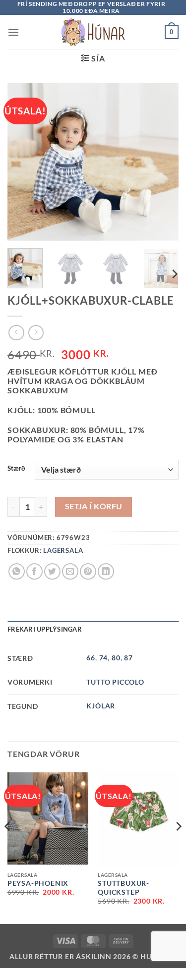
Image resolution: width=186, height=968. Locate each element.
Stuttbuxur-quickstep (123, 887)
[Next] (174, 273)
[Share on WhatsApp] (16, 571)
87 (128, 657)
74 (103, 657)
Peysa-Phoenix (37, 883)
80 (116, 657)
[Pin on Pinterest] (88, 571)
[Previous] (8, 846)
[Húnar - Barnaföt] (93, 32)
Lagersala (63, 550)
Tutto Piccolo (115, 682)
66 (90, 657)
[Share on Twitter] (52, 571)
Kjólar (100, 705)
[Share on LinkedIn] (106, 571)
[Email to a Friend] (70, 571)
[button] (13, 32)
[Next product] (16, 332)
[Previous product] (36, 332)
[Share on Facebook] (34, 571)
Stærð (16, 468)
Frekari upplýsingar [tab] (44, 629)
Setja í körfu (94, 506)
